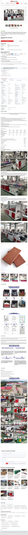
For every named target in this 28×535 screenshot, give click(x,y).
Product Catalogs (11, 504)
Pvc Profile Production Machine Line (5, 524)
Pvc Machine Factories (3, 521)
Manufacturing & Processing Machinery (6, 5)
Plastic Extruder (17, 5)
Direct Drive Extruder (3, 517)
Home (1, 5)
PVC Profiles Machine (23, 505)
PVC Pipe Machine (9, 505)
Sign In (2, 75)
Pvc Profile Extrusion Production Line (5, 526)
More (1, 529)
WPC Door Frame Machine (4, 508)
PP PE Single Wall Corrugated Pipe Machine (24, 508)
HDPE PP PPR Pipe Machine (17, 505)
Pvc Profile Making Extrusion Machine (15, 526)
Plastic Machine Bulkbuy (4, 528)
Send (7, 463)
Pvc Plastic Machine (10, 521)
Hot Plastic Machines (3, 505)
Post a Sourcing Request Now (22, 463)
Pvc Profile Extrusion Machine (14, 524)
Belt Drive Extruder (9, 517)
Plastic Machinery (13, 5)
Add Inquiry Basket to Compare (14, 27)
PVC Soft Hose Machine (16, 508)
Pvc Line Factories (16, 521)
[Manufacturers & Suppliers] (14, 1)
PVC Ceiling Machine (9, 508)
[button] (24, 80)
